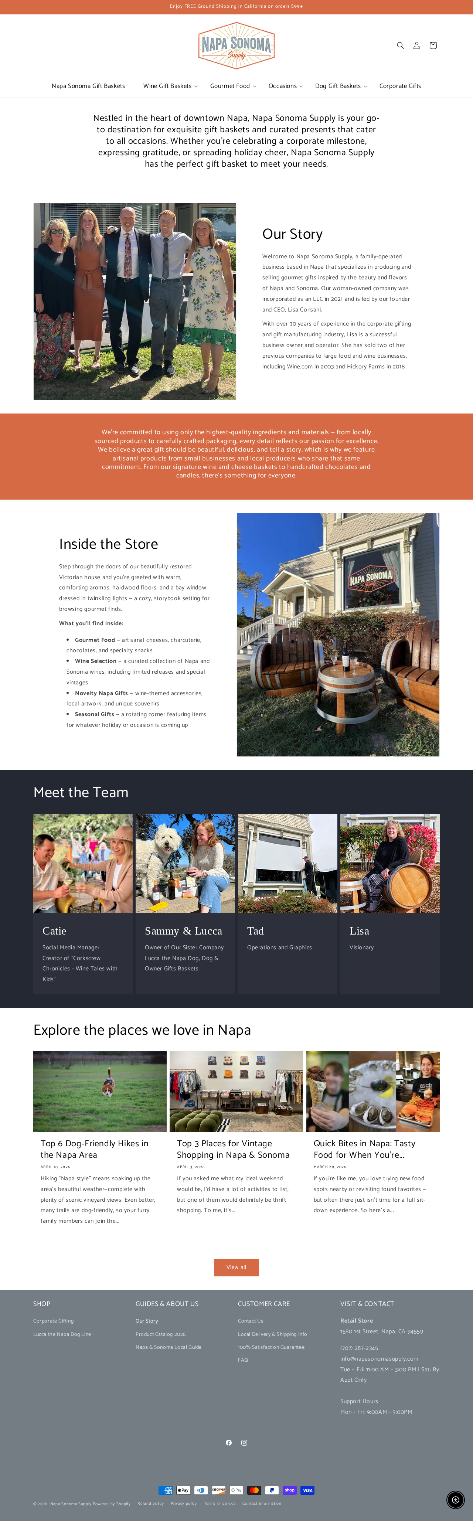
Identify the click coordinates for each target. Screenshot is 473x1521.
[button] (167, 86)
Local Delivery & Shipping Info (272, 1334)
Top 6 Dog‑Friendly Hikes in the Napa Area (95, 1149)
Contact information (261, 1503)
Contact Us (250, 1321)
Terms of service (220, 1503)
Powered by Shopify (112, 1504)
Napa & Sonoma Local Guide (169, 1347)
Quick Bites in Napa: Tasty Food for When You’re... (365, 1149)
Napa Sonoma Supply (71, 1504)
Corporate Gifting (53, 1321)
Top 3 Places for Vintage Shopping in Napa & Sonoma (233, 1149)
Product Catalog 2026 (161, 1334)
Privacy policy (184, 1503)
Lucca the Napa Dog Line (62, 1334)
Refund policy (150, 1503)
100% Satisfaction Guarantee (271, 1347)
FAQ (243, 1360)
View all (236, 1267)
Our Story (147, 1321)
